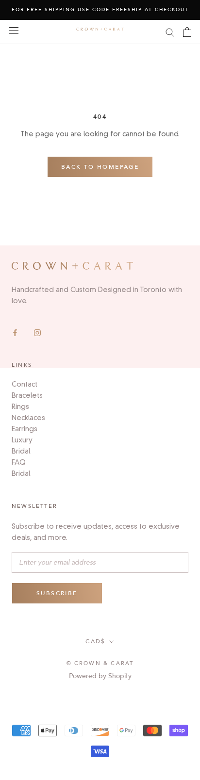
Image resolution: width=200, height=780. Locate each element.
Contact (24, 384)
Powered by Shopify (100, 676)
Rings (20, 406)
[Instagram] (37, 332)
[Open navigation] (13, 30)
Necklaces (28, 417)
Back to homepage (100, 166)
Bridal (21, 451)
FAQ (19, 462)
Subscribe (57, 593)
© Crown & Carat (100, 663)
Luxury (22, 440)
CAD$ (95, 641)
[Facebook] (15, 332)
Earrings (24, 428)
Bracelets (27, 395)
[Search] (170, 32)
